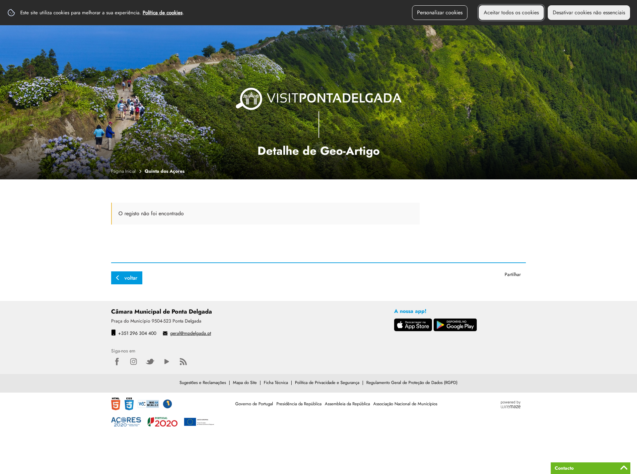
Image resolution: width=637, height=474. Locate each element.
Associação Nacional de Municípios (405, 404)
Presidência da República (298, 404)
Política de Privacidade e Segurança (327, 382)
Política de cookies (162, 12)
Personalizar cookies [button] (439, 12)
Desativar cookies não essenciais (589, 12)
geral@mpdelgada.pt (190, 333)
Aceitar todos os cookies (511, 12)
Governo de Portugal (254, 404)
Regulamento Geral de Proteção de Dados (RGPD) (412, 382)
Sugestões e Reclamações (202, 382)
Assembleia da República (347, 404)
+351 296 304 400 (137, 333)
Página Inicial (123, 171)
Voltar (130, 278)
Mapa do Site (245, 382)
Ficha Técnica (276, 382)
